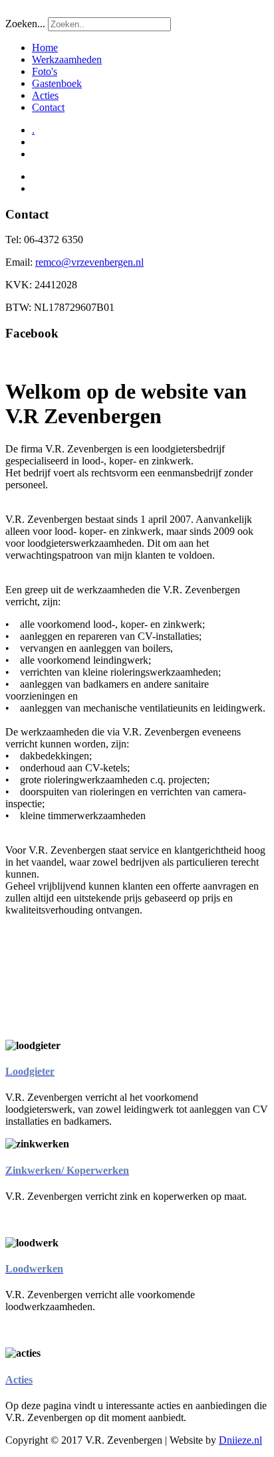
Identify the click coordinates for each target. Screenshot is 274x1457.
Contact (48, 107)
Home (45, 47)
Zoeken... (25, 23)
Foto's (44, 71)
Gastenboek (57, 83)
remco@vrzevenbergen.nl (89, 262)
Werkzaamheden (67, 59)
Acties (45, 95)
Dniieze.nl (240, 1440)
